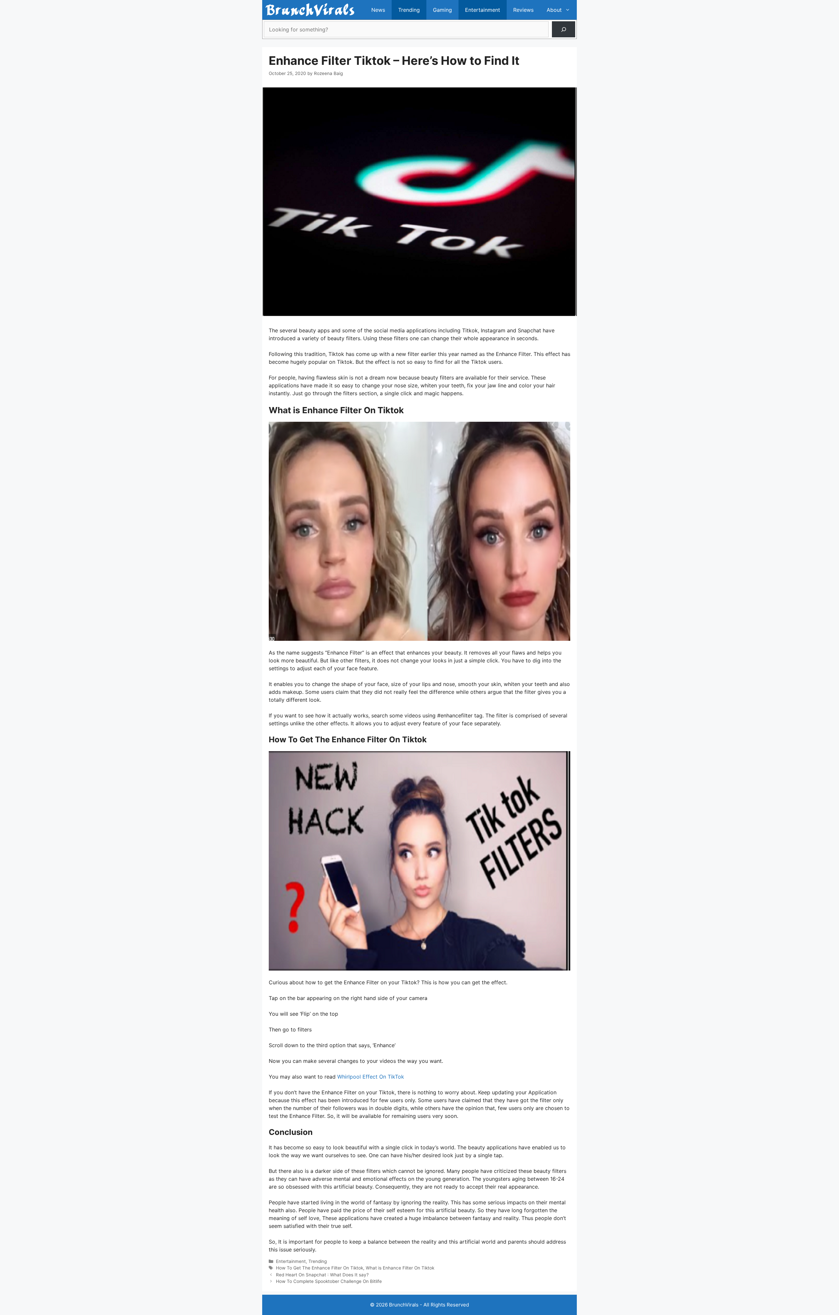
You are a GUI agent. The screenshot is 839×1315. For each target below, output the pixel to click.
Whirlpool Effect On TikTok (370, 1076)
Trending (409, 10)
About (554, 10)
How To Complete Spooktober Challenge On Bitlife (329, 1281)
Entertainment (482, 10)
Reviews (523, 10)
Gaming (442, 10)
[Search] (563, 29)
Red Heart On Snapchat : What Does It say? (322, 1274)
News (378, 10)
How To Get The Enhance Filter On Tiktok (319, 1267)
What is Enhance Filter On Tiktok (400, 1267)
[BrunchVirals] (309, 10)
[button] (569, 10)
